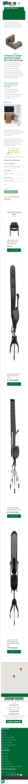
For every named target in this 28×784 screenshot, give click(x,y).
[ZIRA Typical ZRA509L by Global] (14, 42)
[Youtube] (21, 775)
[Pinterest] (18, 775)
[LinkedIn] (9, 775)
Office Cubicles (5, 761)
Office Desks (4, 756)
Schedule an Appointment (14, 722)
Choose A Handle (8, 177)
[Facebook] (6, 775)
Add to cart (11, 192)
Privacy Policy (5, 747)
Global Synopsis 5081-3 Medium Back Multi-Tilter (14, 375)
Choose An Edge (7, 170)
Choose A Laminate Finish (9, 163)
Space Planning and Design (8, 740)
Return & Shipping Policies (8, 745)
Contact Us (4, 732)
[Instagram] (15, 775)
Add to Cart (14, 250)
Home (5, 22)
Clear (5, 184)
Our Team (4, 735)
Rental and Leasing (6, 742)
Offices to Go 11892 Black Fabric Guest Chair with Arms (12, 242)
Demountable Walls (6, 764)
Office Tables (4, 759)
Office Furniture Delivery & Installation (11, 766)
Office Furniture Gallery (7, 737)
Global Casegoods (13, 24)
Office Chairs (4, 753)
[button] (21, 669)
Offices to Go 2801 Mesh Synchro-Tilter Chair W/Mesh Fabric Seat (13, 642)
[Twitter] (12, 775)
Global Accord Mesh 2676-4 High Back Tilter (14, 508)
